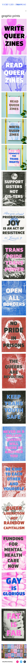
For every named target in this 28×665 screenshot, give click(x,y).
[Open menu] (26, 11)
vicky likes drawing (7, 661)
